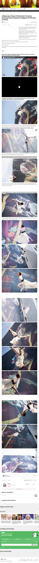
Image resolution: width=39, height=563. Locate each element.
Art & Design (3, 14)
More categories (4, 541)
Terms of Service (36, 560)
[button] (36, 511)
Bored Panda (4, 559)
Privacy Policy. (3, 547)
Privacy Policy (31, 560)
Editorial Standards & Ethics (24, 560)
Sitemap (20, 560)
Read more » (9, 486)
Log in (36, 8)
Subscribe (35, 544)
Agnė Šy (4, 21)
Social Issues (7, 14)
